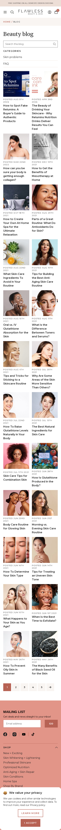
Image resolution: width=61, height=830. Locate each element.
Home (7, 22)
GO (51, 723)
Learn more (30, 813)
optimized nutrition (16, 767)
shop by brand (13, 786)
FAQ (6, 63)
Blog (16, 22)
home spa (10, 781)
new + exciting (12, 753)
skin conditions (13, 776)
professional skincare (17, 762)
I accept (30, 822)
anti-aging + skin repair (18, 772)
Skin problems (12, 57)
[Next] (50, 687)
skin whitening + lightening (21, 757)
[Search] (54, 44)
